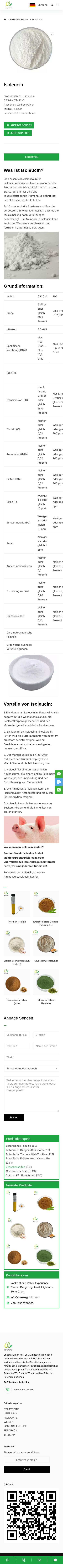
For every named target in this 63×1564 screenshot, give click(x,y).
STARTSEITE (11, 1409)
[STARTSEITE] (5, 19)
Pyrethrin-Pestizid (17, 921)
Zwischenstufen (15, 1167)
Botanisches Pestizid (18, 1145)
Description (31, 157)
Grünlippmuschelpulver (46, 960)
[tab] (31, 157)
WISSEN (9, 1421)
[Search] (52, 5)
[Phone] (23, 1560)
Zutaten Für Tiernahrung (20, 1175)
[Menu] (57, 4)
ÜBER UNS (10, 1413)
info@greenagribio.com (22, 857)
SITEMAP (9, 1434)
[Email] (39, 1560)
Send (27, 1469)
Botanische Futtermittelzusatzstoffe (28, 1158)
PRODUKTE (11, 1417)
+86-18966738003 (23, 1389)
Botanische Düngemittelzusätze (25, 1150)
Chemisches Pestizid (18, 1171)
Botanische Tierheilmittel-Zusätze (26, 1154)
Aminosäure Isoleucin (28, 183)
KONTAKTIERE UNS (15, 1426)
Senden (13, 1117)
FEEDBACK (10, 1430)
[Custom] (8, 1560)
